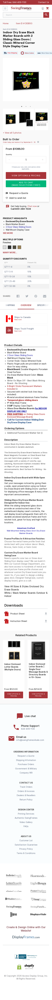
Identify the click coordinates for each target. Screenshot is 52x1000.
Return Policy (26, 799)
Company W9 (26, 773)
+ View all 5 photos (12, 133)
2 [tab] (26, 106)
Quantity (9, 154)
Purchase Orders (26, 764)
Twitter (18, 988)
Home (6, 23)
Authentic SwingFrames (26, 818)
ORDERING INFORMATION (26, 752)
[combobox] (26, 15)
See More (8, 233)
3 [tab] (30, 106)
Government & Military (26, 768)
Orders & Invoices (26, 791)
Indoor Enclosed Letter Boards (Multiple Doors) (12, 667)
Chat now (32, 206)
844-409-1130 (19, 2)
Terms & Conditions (26, 853)
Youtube (41, 988)
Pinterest (26, 988)
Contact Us (43, 2)
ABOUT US (26, 836)
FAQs (26, 826)
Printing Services (26, 814)
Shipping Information (26, 760)
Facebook (10, 988)
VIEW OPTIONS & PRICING (13, 695)
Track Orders (26, 787)
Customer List (26, 840)
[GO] (46, 15)
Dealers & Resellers (26, 795)
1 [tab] (21, 106)
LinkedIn (34, 988)
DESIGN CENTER (26, 809)
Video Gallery (25, 822)
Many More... (10, 252)
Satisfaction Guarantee (26, 845)
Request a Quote (26, 756)
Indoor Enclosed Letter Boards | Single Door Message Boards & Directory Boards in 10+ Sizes (38, 670)
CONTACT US (26, 783)
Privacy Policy (26, 849)
